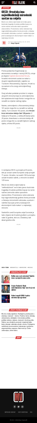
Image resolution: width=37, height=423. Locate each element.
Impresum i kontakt (10, 412)
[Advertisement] (18, 147)
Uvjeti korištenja (23, 412)
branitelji (14, 267)
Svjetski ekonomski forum (19, 76)
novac (30, 267)
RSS (31, 412)
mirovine (23, 267)
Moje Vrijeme (15, 43)
